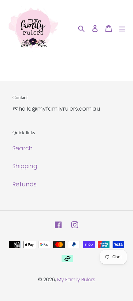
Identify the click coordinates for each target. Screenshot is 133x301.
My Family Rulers (76, 279)
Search (22, 148)
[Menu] (122, 28)
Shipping (24, 166)
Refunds (24, 184)
